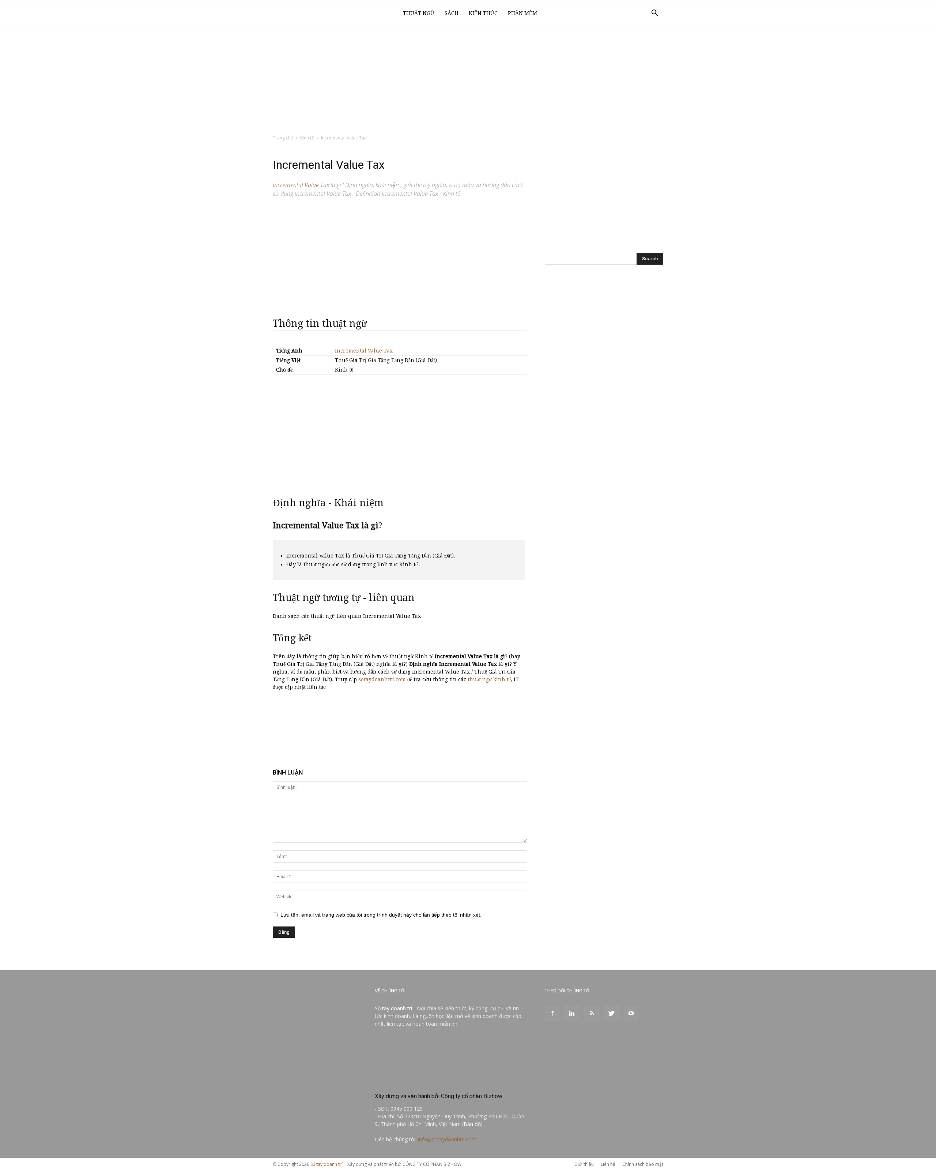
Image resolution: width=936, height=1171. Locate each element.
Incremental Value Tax (364, 351)
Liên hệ (608, 1164)
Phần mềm (522, 13)
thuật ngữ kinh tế (489, 679)
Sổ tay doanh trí (393, 1008)
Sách (451, 13)
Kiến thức (483, 13)
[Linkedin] (572, 1013)
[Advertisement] (468, 81)
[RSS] (591, 1013)
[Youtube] (631, 1013)
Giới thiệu (584, 1164)
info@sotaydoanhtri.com (447, 1139)
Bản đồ (472, 1123)
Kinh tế (307, 138)
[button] (654, 13)
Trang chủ (283, 138)
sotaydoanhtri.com (382, 679)
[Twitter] (611, 1013)
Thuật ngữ (418, 13)
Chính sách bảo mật (642, 1164)
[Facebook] (552, 1013)
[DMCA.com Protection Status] (429, 1080)
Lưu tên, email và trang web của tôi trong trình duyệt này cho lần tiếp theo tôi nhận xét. (381, 915)
